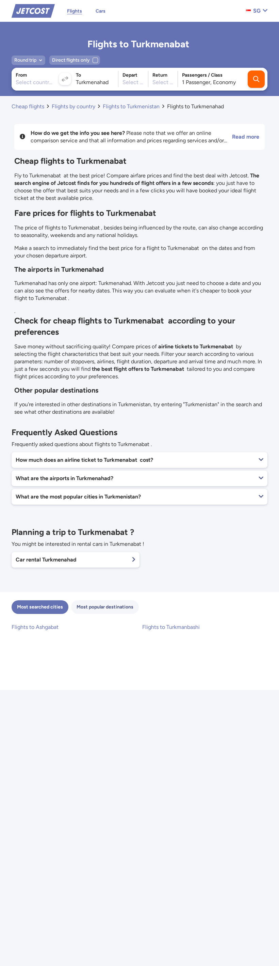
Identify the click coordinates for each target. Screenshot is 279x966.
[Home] (33, 10)
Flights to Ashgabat (35, 627)
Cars (100, 11)
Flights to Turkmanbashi (171, 627)
